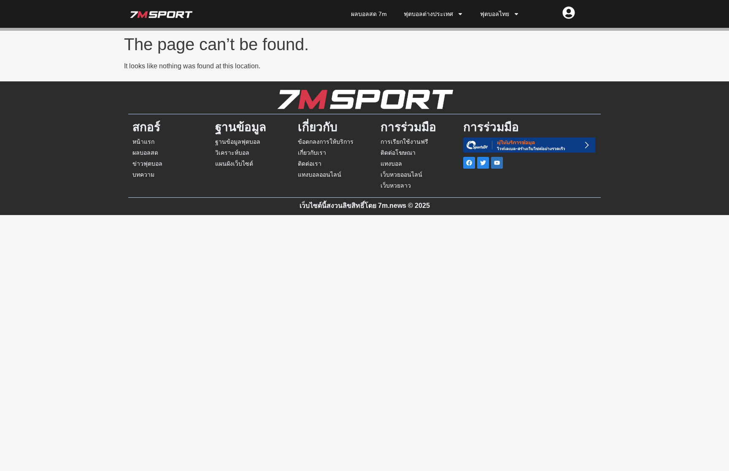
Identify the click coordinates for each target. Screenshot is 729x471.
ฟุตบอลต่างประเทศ (428, 14)
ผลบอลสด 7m (369, 14)
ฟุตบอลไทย (494, 14)
